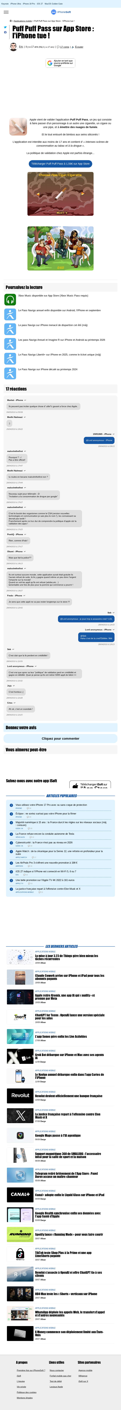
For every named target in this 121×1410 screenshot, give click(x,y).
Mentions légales (25, 1398)
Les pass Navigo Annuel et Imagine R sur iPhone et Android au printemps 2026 (61, 339)
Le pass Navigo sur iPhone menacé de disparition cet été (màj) (53, 325)
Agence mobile (85, 1370)
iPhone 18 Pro (29, 4)
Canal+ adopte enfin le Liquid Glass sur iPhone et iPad (69, 1194)
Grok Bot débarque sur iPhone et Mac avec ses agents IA (69, 1056)
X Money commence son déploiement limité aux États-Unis (69, 1333)
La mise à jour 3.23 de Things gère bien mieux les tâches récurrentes (66, 957)
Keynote (5, 4)
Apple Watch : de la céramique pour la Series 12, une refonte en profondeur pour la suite (59, 852)
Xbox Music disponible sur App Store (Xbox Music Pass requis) (53, 295)
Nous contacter (57, 1370)
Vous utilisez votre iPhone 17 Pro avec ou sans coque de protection (51, 805)
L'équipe (21, 1381)
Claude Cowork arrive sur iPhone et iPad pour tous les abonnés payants (69, 977)
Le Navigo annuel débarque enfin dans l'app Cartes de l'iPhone (69, 1076)
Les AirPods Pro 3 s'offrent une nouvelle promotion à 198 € (46, 862)
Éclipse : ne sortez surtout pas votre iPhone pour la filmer (46, 813)
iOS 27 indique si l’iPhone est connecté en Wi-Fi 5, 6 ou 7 (46, 871)
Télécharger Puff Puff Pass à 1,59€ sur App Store (60, 163)
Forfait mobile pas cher (60, 1376)
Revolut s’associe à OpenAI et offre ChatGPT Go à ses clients (68, 1274)
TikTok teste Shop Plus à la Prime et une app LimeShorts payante (63, 1254)
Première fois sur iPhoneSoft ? (31, 1370)
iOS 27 (40, 4)
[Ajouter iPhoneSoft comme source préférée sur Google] (60, 63)
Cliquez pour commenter (60, 738)
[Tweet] (5, 28)
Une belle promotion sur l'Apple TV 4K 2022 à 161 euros (45, 880)
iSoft (19, 1376)
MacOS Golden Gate (54, 4)
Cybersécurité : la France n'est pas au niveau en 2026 (44, 842)
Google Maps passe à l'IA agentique (58, 1135)
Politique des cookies (26, 1392)
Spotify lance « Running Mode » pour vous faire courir (69, 1234)
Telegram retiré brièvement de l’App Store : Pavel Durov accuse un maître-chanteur (66, 1175)
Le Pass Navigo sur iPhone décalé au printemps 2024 (47, 369)
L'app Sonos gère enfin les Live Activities (61, 1036)
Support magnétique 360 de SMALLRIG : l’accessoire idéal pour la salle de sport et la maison (68, 1155)
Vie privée (21, 1387)
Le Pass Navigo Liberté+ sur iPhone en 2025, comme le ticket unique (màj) (59, 354)
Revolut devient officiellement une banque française (68, 1095)
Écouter (79, 47)
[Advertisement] (60, 92)
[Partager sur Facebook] (5, 33)
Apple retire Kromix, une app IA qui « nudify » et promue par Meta (65, 997)
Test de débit (56, 1381)
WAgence (83, 1376)
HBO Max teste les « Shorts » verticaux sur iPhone (66, 1293)
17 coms (64, 47)
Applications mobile (23, 21)
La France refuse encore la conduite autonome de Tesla (45, 833)
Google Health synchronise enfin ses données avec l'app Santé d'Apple (68, 1215)
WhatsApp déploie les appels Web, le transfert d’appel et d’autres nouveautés (70, 1314)
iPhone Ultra (15, 4)
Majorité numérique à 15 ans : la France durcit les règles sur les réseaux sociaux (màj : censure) (61, 824)
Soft (64, 12)
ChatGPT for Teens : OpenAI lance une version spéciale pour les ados (70, 1017)
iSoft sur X (83, 1381)
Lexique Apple (56, 1387)
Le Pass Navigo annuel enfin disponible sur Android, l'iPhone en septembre (59, 310)
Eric (21, 47)
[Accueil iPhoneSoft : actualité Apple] (10, 21)
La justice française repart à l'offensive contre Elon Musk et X (48, 888)
